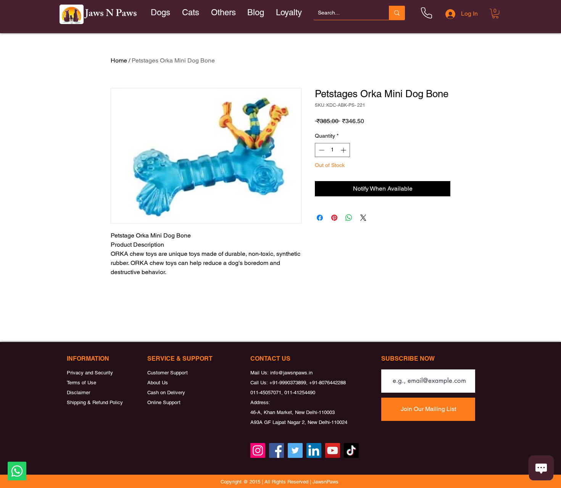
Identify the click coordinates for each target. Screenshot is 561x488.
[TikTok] (351, 450)
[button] (191, 12)
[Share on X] (363, 217)
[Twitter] (295, 450)
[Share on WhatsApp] (348, 217)
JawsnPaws (326, 482)
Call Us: (259, 382)
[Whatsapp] (17, 471)
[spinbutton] (332, 150)
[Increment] (344, 150)
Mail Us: (260, 373)
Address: (260, 402)
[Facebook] (276, 450)
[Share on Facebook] (319, 217)
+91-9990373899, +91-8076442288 (307, 382)
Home (119, 60)
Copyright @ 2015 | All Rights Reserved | (267, 482)
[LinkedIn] (313, 450)
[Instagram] (257, 450)
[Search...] (397, 13)
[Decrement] (321, 150)
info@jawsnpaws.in (291, 373)
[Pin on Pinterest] (334, 217)
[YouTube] (332, 450)
